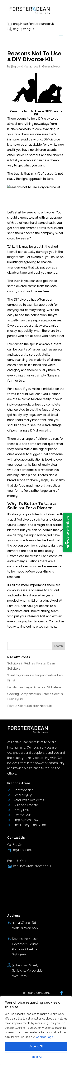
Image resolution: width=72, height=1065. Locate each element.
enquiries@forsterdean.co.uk (33, 24)
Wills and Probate (25, 805)
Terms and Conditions (36, 992)
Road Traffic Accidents (28, 800)
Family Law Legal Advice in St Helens (34, 687)
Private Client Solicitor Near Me (29, 706)
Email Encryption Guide (29, 825)
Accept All (36, 1046)
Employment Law (25, 820)
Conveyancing (23, 790)
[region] (36, 1030)
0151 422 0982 (23, 29)
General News (51, 66)
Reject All (36, 1056)
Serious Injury (22, 795)
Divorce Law (22, 815)
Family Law (21, 810)
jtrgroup (16, 66)
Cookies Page (44, 1036)
